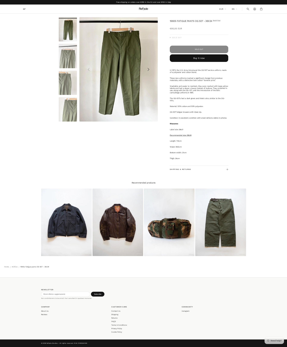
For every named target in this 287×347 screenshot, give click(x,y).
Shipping (114, 315)
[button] (248, 9)
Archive (14, 267)
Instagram (185, 311)
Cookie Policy (116, 332)
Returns (114, 318)
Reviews (44, 315)
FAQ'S (113, 321)
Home (6, 267)
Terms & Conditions (119, 325)
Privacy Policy (116, 329)
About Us (45, 311)
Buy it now (199, 58)
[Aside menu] (26, 9)
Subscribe (97, 294)
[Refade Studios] (143, 9)
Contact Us (115, 311)
